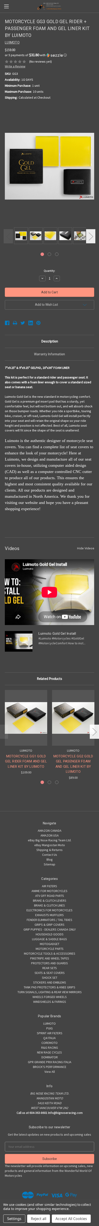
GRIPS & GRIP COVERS (49, 925)
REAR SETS (49, 968)
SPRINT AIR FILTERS (49, 1033)
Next (90, 236)
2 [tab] (49, 254)
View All (49, 1072)
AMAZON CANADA (49, 830)
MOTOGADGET (49, 944)
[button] (49, 55)
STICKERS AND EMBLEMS (49, 982)
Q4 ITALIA (49, 1038)
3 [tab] (56, 254)
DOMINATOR (49, 1057)
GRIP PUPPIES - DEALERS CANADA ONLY (49, 929)
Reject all (38, 1218)
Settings (14, 1218)
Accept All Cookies (71, 1218)
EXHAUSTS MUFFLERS (49, 915)
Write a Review (15, 66)
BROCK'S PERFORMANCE (49, 1067)
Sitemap (49, 864)
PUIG (49, 1028)
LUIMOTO (49, 1023)
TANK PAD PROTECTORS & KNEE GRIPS (49, 987)
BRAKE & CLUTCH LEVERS (49, 900)
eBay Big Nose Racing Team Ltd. (49, 840)
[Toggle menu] (6, 6)
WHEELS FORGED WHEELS (49, 997)
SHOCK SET (49, 978)
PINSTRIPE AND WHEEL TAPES (49, 958)
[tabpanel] (20, 236)
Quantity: (49, 270)
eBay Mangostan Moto (49, 845)
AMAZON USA (50, 835)
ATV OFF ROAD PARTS (49, 896)
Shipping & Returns (49, 850)
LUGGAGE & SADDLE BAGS (49, 939)
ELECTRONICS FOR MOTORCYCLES (49, 910)
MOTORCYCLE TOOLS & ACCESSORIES (49, 953)
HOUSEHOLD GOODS (50, 934)
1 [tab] (42, 254)
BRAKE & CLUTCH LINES (49, 905)
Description (49, 341)
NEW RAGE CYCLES (49, 1052)
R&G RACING (49, 1047)
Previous (8, 236)
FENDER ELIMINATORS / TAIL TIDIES (49, 920)
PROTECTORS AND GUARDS (49, 963)
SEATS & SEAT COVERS (50, 973)
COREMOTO (49, 1043)
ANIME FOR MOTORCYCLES (49, 891)
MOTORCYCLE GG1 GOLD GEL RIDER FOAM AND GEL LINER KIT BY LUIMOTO (26, 761)
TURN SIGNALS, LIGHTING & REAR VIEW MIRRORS (49, 992)
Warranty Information (49, 354)
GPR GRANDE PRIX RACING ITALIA (49, 1062)
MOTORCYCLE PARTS (50, 949)
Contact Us (49, 855)
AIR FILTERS (49, 886)
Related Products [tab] (49, 678)
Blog (50, 859)
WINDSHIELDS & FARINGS (49, 1002)
